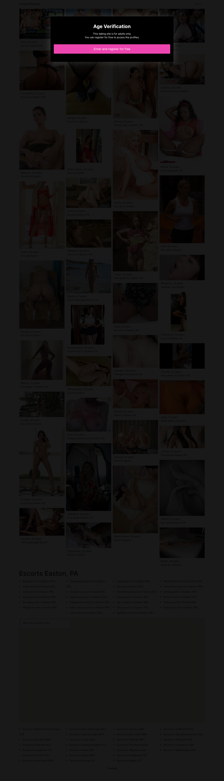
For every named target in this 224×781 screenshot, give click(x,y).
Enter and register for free (112, 49)
